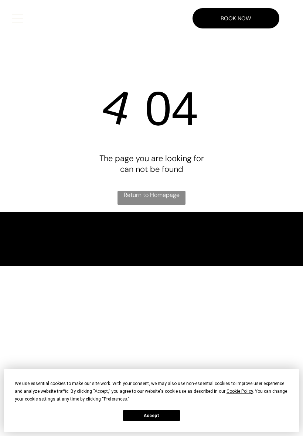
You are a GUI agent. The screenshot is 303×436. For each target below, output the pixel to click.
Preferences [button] (115, 399)
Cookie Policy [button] (240, 391)
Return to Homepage (152, 195)
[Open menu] (17, 18)
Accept (151, 415)
